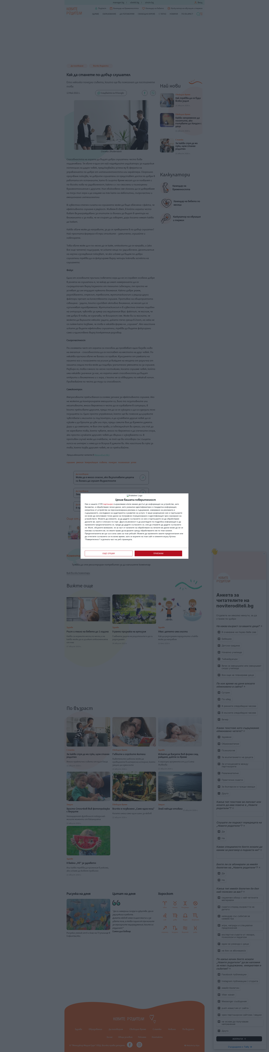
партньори (108, 504)
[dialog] (134, 526)
